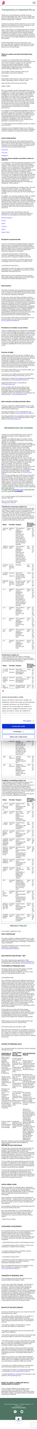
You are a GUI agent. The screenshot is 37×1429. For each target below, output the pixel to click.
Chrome (4, 226)
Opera (3, 229)
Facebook (4, 150)
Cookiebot (18, 491)
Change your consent (8, 502)
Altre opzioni (27, 721)
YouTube (4, 152)
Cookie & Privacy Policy (19, 1407)
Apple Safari (5, 232)
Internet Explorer (6, 218)
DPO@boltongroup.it (8, 384)
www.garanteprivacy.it (19, 394)
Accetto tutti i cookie (18, 726)
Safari (3, 223)
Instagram (4, 155)
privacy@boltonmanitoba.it (10, 320)
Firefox (3, 221)
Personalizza (17, 731)
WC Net (3, 3)
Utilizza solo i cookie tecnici (18, 737)
